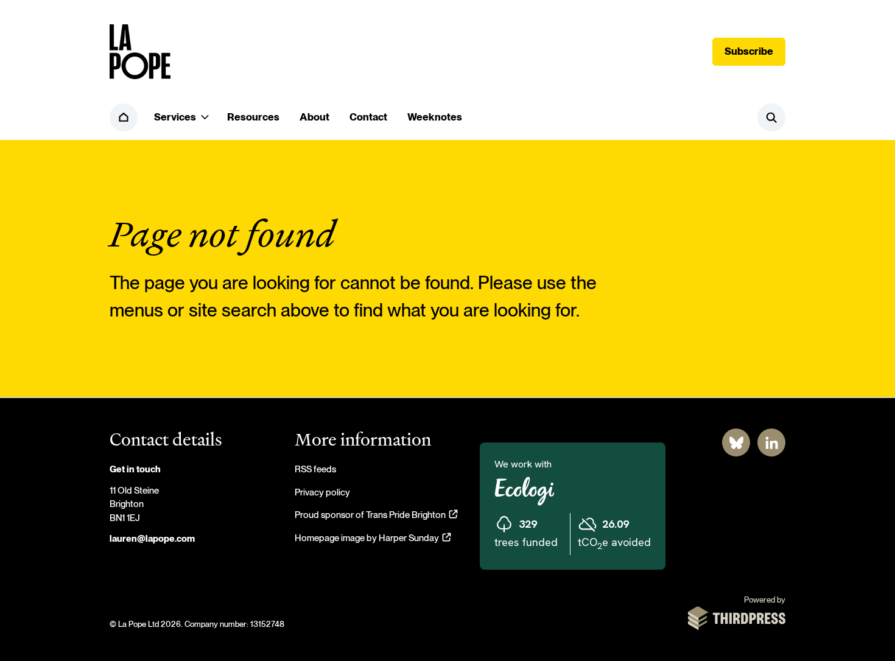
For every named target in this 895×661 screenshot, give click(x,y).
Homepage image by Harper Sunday (373, 538)
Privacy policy (322, 492)
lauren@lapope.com (152, 539)
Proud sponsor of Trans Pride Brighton (376, 515)
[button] (180, 117)
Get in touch (135, 469)
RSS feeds (315, 469)
